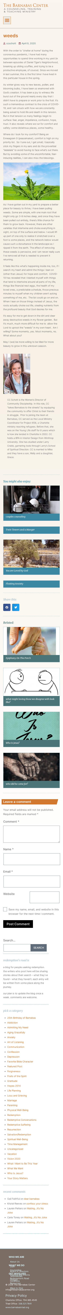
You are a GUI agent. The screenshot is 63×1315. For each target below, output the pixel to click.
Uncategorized (15, 1149)
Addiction (12, 1022)
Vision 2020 (13, 1158)
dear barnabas (32, 1198)
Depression (13, 1056)
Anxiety (11, 1037)
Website (9, 894)
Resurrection (14, 1129)
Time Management (17, 1144)
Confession (13, 1051)
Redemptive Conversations (22, 1119)
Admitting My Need (17, 1027)
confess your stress (37, 1203)
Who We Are (16, 1257)
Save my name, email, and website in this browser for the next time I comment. (34, 911)
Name (8, 849)
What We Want (15, 1168)
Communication (15, 1047)
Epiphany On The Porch (18, 658)
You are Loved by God (17, 570)
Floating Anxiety (14, 583)
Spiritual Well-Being (17, 1139)
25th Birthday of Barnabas (21, 1017)
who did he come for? (17, 783)
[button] (7, 20)
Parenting (12, 1105)
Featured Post (14, 1066)
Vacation (12, 1154)
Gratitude (12, 1081)
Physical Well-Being (17, 1110)
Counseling (15, 1270)
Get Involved (17, 1273)
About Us (15, 1261)
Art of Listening (15, 1042)
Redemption (13, 1115)
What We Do (16, 1265)
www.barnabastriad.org (17, 1307)
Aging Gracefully (16, 1032)
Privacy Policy (16, 1295)
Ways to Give (16, 1288)
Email (8, 871)
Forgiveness (13, 1071)
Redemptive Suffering (19, 1124)
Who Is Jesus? (12, 742)
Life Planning (14, 1090)
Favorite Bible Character (20, 1061)
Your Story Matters (17, 1178)
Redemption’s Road (19, 1278)
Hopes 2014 (14, 1085)
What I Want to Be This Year (22, 1163)
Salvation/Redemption (19, 1134)
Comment (11, 821)
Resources (15, 1283)
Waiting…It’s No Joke (35, 1217)
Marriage (12, 1100)
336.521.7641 (25, 1303)
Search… (9, 940)
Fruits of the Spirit (16, 1076)
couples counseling (15, 516)
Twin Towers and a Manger (20, 529)
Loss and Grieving (17, 1095)
